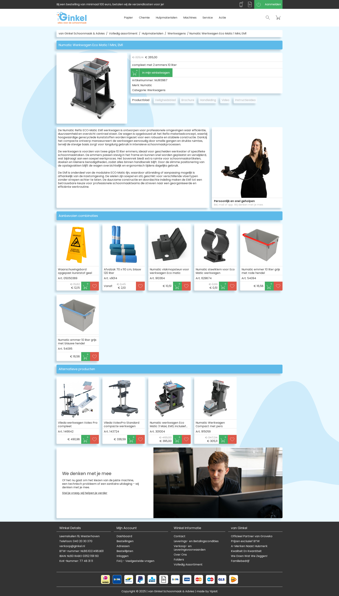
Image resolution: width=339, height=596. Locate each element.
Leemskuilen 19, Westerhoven (79, 536)
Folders (179, 559)
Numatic (146, 85)
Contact (179, 536)
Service (208, 18)
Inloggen (123, 556)
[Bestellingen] (249, 4)
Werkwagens (177, 33)
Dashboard (124, 536)
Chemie (144, 18)
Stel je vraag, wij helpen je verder (84, 493)
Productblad (140, 100)
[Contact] (241, 4)
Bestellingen (125, 541)
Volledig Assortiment (188, 564)
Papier (128, 18)
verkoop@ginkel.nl (72, 546)
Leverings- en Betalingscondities (196, 541)
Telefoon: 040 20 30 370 (75, 541)
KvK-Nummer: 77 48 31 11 (76, 561)
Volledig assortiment (123, 33)
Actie (222, 18)
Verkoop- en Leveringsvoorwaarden (190, 547)
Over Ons (180, 554)
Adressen (123, 546)
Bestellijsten (125, 551)
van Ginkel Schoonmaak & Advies (82, 33)
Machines (190, 18)
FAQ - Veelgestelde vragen (135, 561)
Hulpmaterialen (166, 18)
